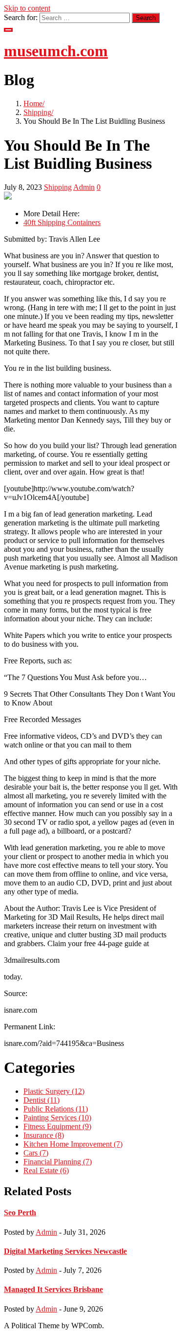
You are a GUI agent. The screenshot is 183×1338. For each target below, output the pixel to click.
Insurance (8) (43, 1135)
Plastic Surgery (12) (53, 1091)
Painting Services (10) (57, 1117)
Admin (84, 187)
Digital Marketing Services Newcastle (65, 1251)
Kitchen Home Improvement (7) (72, 1144)
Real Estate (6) (46, 1170)
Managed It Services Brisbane (53, 1289)
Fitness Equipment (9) (57, 1126)
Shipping (37, 112)
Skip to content (27, 8)
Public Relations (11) (55, 1109)
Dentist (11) (41, 1100)
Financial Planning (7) (57, 1161)
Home (32, 103)
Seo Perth (20, 1212)
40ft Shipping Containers (62, 222)
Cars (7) (35, 1153)
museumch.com (56, 51)
